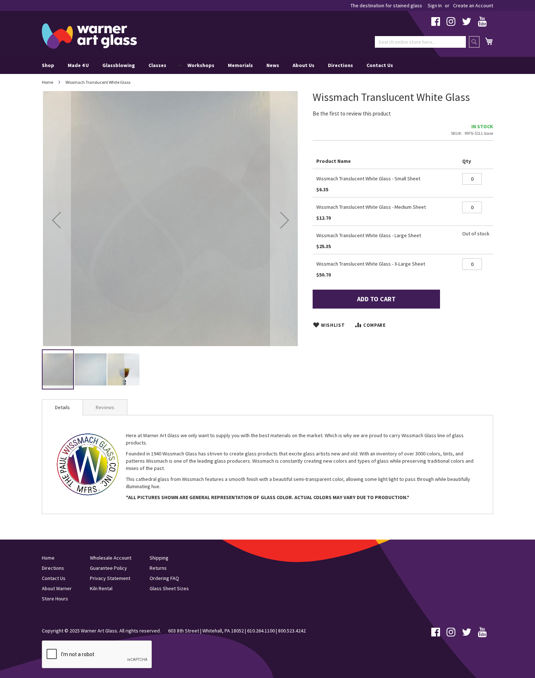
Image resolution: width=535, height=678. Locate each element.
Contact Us (379, 65)
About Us (303, 65)
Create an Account (473, 5)
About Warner (57, 588)
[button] (56, 220)
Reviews (105, 407)
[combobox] (420, 42)
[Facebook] (435, 23)
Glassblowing (118, 65)
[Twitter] (466, 23)
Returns (158, 568)
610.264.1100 (261, 630)
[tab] (62, 407)
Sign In (435, 5)
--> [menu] (217, 65)
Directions (340, 65)
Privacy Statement (110, 578)
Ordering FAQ (164, 578)
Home (47, 82)
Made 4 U (78, 65)
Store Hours (55, 598)
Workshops (200, 65)
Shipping (159, 557)
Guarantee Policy (108, 568)
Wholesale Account (110, 557)
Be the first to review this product (352, 113)
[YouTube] (482, 23)
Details (62, 407)
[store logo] (89, 36)
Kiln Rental (101, 588)
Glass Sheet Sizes (169, 588)
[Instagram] (451, 23)
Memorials (240, 65)
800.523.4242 (292, 630)
